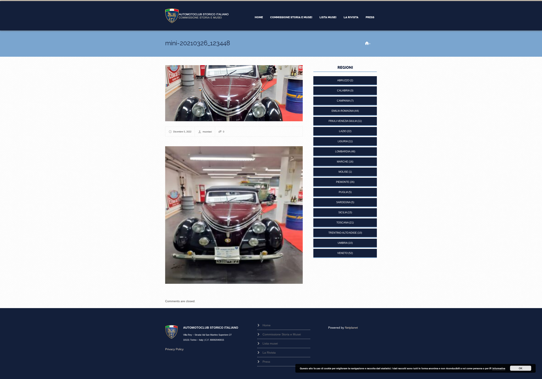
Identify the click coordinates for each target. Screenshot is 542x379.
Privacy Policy (174, 349)
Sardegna (343, 202)
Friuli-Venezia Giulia (343, 121)
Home (259, 17)
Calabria (343, 90)
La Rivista (351, 17)
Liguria (343, 141)
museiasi (207, 131)
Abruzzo (343, 80)
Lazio (342, 131)
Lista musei (327, 17)
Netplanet (351, 327)
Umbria (342, 242)
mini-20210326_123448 (197, 43)
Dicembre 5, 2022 (182, 131)
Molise (343, 171)
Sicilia (342, 212)
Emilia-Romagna (343, 110)
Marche (342, 161)
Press (370, 17)
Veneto (342, 253)
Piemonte (342, 182)
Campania (343, 100)
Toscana (342, 222)
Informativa (498, 368)
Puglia (343, 192)
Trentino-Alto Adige (342, 232)
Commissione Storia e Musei (291, 17)
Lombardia (342, 151)
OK (521, 368)
